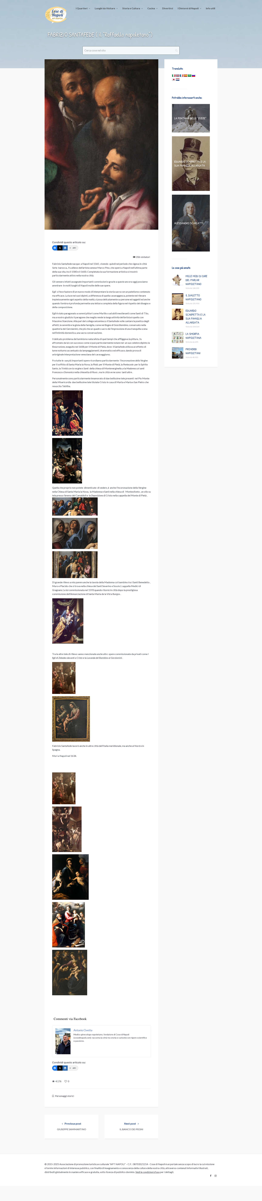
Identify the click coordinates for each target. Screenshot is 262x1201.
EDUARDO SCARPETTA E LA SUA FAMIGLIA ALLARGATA (190, 163)
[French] (181, 75)
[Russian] (193, 75)
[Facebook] (54, 247)
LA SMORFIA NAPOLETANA (193, 336)
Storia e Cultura (131, 8)
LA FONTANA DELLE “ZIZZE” (190, 118)
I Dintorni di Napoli (188, 8)
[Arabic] (189, 75)
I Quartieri (81, 8)
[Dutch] (178, 79)
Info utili (210, 8)
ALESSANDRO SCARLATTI (188, 223)
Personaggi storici (64, 1095)
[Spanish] (185, 75)
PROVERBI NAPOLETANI (193, 351)
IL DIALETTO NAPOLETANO (193, 297)
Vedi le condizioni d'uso (147, 1172)
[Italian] (174, 75)
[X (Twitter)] (59, 247)
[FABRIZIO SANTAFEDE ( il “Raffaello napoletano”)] (101, 144)
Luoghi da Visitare (105, 8)
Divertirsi (167, 8)
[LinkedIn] (65, 247)
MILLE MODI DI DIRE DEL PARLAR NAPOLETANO (196, 280)
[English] (178, 75)
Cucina (151, 8)
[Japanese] (174, 79)
